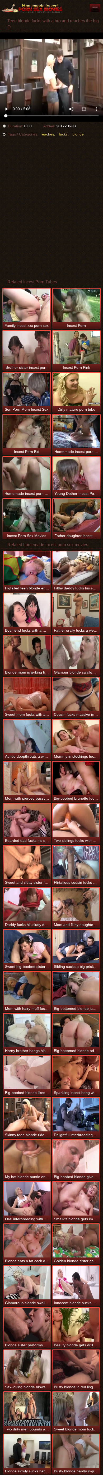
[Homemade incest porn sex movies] (31, 8)
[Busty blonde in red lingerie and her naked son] (76, 1367)
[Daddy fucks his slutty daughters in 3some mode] (27, 904)
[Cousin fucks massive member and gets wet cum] (76, 694)
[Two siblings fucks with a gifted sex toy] (76, 820)
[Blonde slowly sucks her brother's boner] (27, 1451)
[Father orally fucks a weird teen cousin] (76, 610)
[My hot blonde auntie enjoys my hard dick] (27, 1156)
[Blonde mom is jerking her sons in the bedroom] (27, 652)
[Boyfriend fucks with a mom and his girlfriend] (27, 610)
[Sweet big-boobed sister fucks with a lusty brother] (27, 946)
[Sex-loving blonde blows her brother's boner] (27, 1367)
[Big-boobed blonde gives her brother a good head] (76, 1156)
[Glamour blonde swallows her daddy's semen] (76, 652)
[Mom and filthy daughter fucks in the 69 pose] (76, 904)
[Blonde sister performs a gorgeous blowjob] (27, 1324)
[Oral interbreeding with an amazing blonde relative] (27, 1198)
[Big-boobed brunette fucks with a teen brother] (76, 778)
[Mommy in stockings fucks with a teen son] (76, 736)
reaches (47, 134)
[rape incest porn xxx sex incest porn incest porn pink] (95, 8)
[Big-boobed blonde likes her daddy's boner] (27, 1072)
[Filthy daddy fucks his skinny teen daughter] (76, 568)
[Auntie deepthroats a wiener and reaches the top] (27, 736)
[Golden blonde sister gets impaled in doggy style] (76, 1240)
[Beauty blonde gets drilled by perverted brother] (76, 1324)
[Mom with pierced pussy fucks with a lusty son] (27, 778)
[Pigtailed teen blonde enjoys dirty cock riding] (27, 568)
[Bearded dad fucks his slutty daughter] (27, 820)
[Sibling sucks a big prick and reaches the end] (76, 946)
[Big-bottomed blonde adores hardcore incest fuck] (76, 1030)
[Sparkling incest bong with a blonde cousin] (76, 1072)
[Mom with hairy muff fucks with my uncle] (27, 988)
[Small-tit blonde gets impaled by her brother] (76, 1198)
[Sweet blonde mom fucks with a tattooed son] (76, 1408)
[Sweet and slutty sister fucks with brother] (27, 862)
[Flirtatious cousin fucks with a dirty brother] (76, 862)
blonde (78, 134)
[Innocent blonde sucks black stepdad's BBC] (76, 1282)
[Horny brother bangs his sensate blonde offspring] (27, 1030)
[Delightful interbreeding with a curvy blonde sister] (76, 1114)
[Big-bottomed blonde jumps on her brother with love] (76, 988)
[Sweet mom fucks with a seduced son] (27, 694)
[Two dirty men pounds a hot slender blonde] (27, 1408)
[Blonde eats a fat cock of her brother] (27, 1240)
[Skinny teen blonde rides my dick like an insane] (27, 1114)
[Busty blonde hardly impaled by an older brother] (76, 1451)
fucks (63, 134)
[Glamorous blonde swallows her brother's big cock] (27, 1282)
